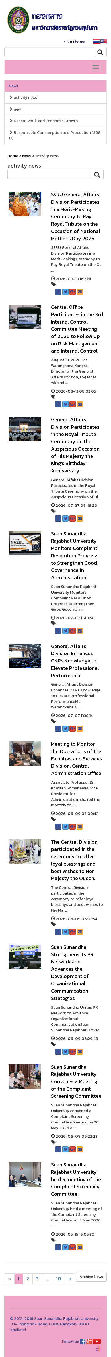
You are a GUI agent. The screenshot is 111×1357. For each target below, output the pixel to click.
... (47, 1278)
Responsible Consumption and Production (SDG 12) (55, 135)
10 (58, 1278)
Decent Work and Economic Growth (45, 121)
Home (12, 156)
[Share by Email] (80, 292)
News (13, 86)
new (17, 109)
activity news (25, 98)
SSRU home (74, 42)
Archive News (91, 1277)
